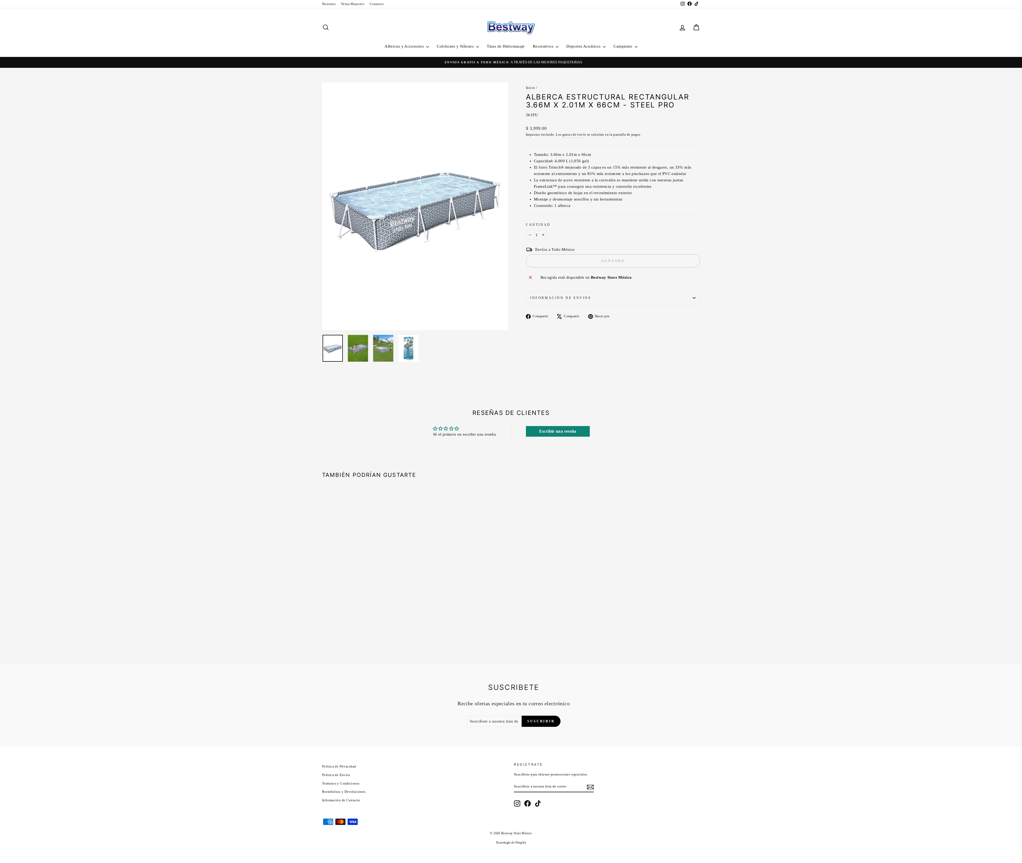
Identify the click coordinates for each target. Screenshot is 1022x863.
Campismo (623, 46)
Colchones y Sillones (456, 46)
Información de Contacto (341, 800)
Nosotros (329, 4)
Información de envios (560, 298)
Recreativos (544, 46)
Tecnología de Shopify (511, 842)
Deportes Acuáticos (583, 46)
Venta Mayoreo (352, 4)
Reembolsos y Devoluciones (343, 792)
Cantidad (538, 225)
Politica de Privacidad (339, 766)
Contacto (377, 4)
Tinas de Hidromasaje (506, 46)
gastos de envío (574, 134)
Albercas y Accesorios (405, 46)
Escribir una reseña (557, 431)
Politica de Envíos (336, 775)
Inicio (530, 88)
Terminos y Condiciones (340, 783)
